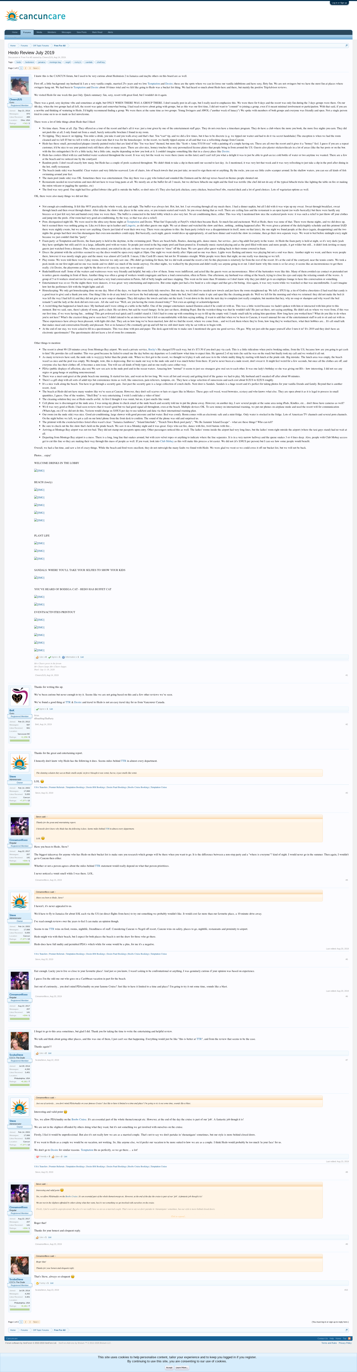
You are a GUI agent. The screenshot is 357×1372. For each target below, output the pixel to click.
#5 (347, 959)
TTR (68, 702)
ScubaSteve (16, 1054)
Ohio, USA (25, 120)
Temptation (154, 83)
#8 (347, 1172)
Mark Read (97, 32)
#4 (347, 880)
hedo (19, 62)
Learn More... (182, 1368)
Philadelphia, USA (22, 1078)
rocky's (78, 62)
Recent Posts (14, 37)
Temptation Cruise (159, 787)
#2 (347, 724)
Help (332, 1338)
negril (67, 62)
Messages (66, 32)
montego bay (55, 62)
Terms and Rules (329, 1343)
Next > (36, 68)
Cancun (26, 797)
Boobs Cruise (79, 1119)
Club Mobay (167, 441)
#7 (347, 1060)
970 (28, 114)
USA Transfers (41, 787)
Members (52, 32)
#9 (347, 1244)
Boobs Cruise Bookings (138, 787)
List (82, 657)
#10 (346, 1290)
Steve (12, 776)
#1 (347, 675)
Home (14, 32)
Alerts (110, 32)
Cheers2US (47, 57)
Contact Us (323, 1338)
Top (344, 1338)
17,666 (27, 791)
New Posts (82, 32)
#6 (347, 996)
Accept (169, 1368)
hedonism (29, 62)
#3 (347, 793)
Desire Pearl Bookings (117, 787)
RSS (349, 1338)
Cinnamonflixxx (18, 840)
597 (28, 725)
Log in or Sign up (339, 3)
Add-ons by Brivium (85, 1343)
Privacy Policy (345, 1343)
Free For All (26, 57)
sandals (89, 62)
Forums (27, 32)
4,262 (27, 1069)
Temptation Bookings (75, 787)
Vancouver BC (24, 734)
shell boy (101, 62)
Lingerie (131, 225)
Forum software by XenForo (31, 1343)
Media (39, 32)
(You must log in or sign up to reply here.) (330, 1322)
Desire (169, 83)
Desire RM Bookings (96, 787)
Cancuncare (11, 1338)
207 (28, 854)
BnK (11, 710)
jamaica (41, 62)
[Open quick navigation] (346, 45)
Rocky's (153, 349)
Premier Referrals (57, 787)
